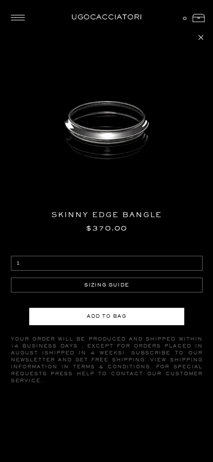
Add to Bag (106, 316)
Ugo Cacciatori (106, 17)
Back (201, 37)
